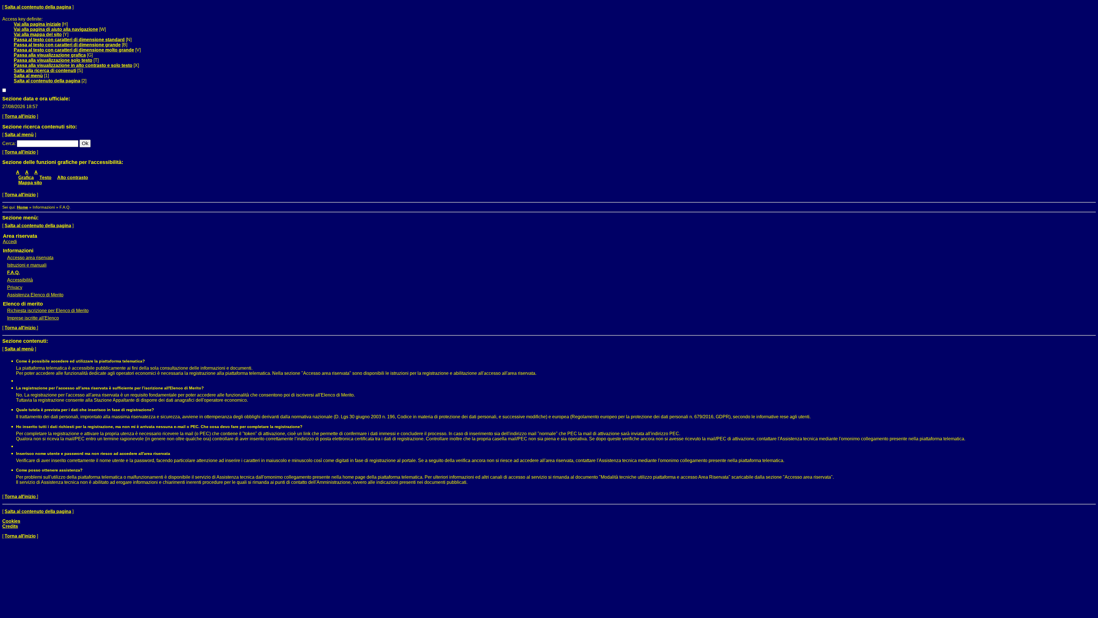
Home (22, 207)
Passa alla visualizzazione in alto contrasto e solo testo (73, 65)
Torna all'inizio (20, 116)
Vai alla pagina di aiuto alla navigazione (56, 29)
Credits (10, 526)
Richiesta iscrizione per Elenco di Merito (48, 310)
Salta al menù (28, 75)
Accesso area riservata (30, 257)
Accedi (10, 241)
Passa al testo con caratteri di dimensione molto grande (74, 49)
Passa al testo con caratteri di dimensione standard (69, 39)
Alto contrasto (72, 177)
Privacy (14, 287)
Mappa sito (30, 182)
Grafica (26, 177)
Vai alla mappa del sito (38, 34)
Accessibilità (20, 280)
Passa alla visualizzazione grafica (50, 55)
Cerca (8, 143)
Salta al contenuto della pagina (38, 7)
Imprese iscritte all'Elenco (33, 318)
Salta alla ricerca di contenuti (45, 70)
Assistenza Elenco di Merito (35, 294)
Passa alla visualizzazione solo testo (53, 60)
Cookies (11, 521)
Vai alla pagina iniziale (37, 24)
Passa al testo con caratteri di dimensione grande (67, 44)
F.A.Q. (13, 272)
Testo (45, 177)
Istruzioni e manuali (27, 265)
